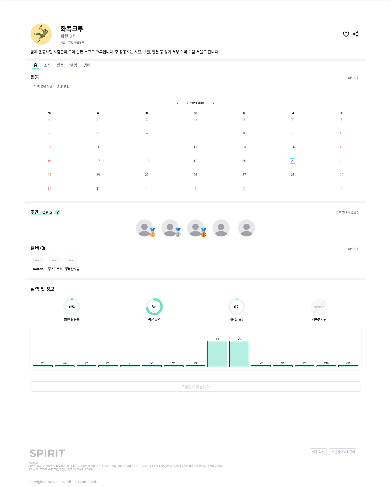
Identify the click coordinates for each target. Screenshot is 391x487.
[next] (214, 103)
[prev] (177, 103)
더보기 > (353, 78)
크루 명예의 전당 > (347, 212)
